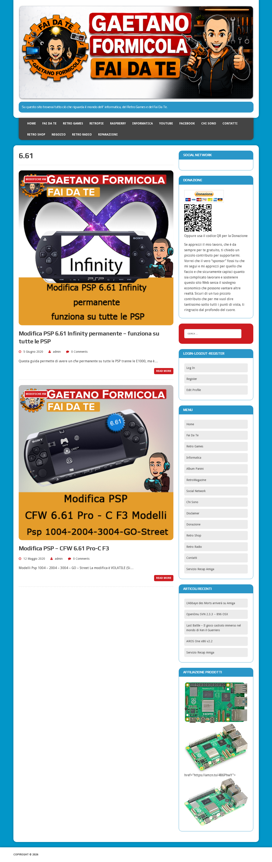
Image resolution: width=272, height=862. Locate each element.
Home (31, 123)
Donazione (193, 524)
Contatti (230, 123)
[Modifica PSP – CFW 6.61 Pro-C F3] (96, 537)
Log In (190, 368)
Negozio (59, 134)
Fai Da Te (49, 123)
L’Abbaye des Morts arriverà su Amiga (210, 603)
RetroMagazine (196, 480)
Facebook (187, 123)
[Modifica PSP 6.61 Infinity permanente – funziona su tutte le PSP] (96, 323)
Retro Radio (82, 134)
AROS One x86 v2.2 (199, 641)
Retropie (96, 123)
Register (191, 379)
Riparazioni (108, 134)
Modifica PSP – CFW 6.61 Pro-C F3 (64, 548)
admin (57, 351)
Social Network (196, 491)
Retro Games (73, 123)
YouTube (166, 123)
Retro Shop (36, 134)
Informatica (142, 123)
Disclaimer (192, 513)
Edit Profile (193, 390)
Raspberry (118, 123)
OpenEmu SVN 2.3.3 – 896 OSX (207, 614)
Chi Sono (208, 123)
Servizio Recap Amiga (200, 569)
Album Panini (195, 468)
